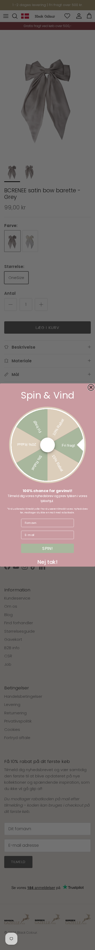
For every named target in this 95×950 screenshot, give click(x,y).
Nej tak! (47, 561)
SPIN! (47, 548)
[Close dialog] (91, 387)
